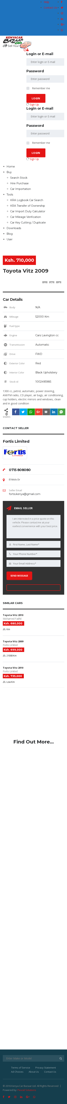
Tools (10, 194)
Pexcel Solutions (26, 1090)
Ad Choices (17, 1071)
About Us (34, 1071)
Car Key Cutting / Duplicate (28, 222)
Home (11, 166)
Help (46, 2)
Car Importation (20, 189)
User (9, 239)
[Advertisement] (31, 714)
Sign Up (34, 104)
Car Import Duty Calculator (27, 211)
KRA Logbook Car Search (26, 200)
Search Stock (18, 177)
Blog (10, 233)
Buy (9, 172)
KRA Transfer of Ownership (27, 205)
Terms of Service (20, 1067)
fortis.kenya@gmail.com (24, 494)
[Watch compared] (25, 50)
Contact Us (50, 7)
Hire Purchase (19, 183)
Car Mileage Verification (25, 217)
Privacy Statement (45, 1067)
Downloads (14, 228)
